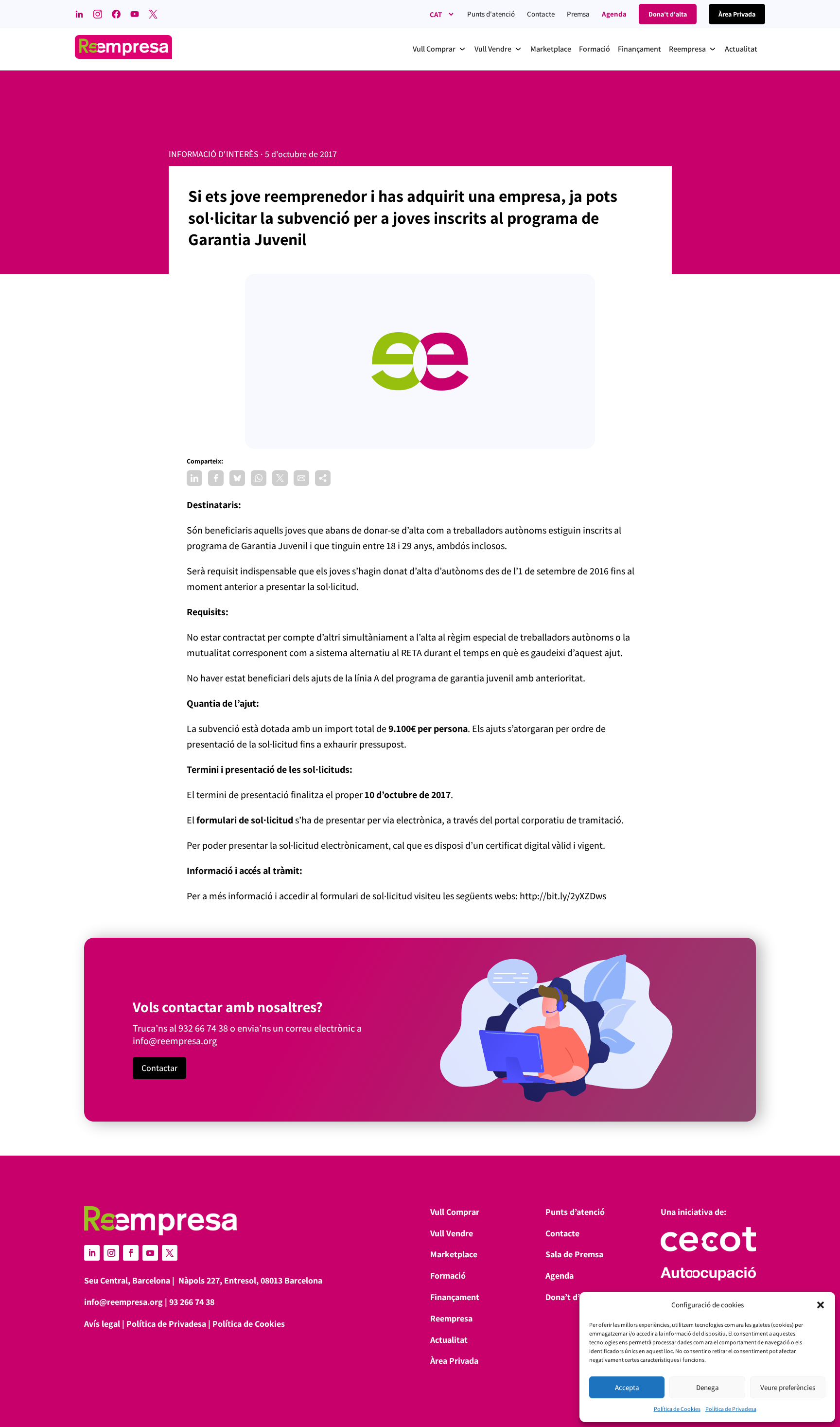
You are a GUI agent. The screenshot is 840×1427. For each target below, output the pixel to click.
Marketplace (453, 1254)
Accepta (627, 1387)
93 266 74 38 (191, 1301)
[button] (820, 1305)
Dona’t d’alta (569, 1296)
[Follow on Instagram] (111, 1253)
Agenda (614, 13)
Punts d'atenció (491, 13)
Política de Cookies (677, 1408)
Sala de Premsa (574, 1254)
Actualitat (449, 1339)
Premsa (578, 13)
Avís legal (102, 1323)
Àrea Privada (454, 1360)
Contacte (541, 13)
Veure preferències (787, 1387)
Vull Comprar (454, 1211)
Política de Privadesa (730, 1408)
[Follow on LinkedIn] (92, 1253)
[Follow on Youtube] (150, 1253)
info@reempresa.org (175, 1041)
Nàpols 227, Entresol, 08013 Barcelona (250, 1280)
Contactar (159, 1067)
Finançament (454, 1296)
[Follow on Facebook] (131, 1253)
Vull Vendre (451, 1233)
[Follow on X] (169, 1253)
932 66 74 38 (203, 1028)
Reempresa (451, 1318)
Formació (448, 1275)
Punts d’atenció (575, 1211)
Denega (707, 1387)
